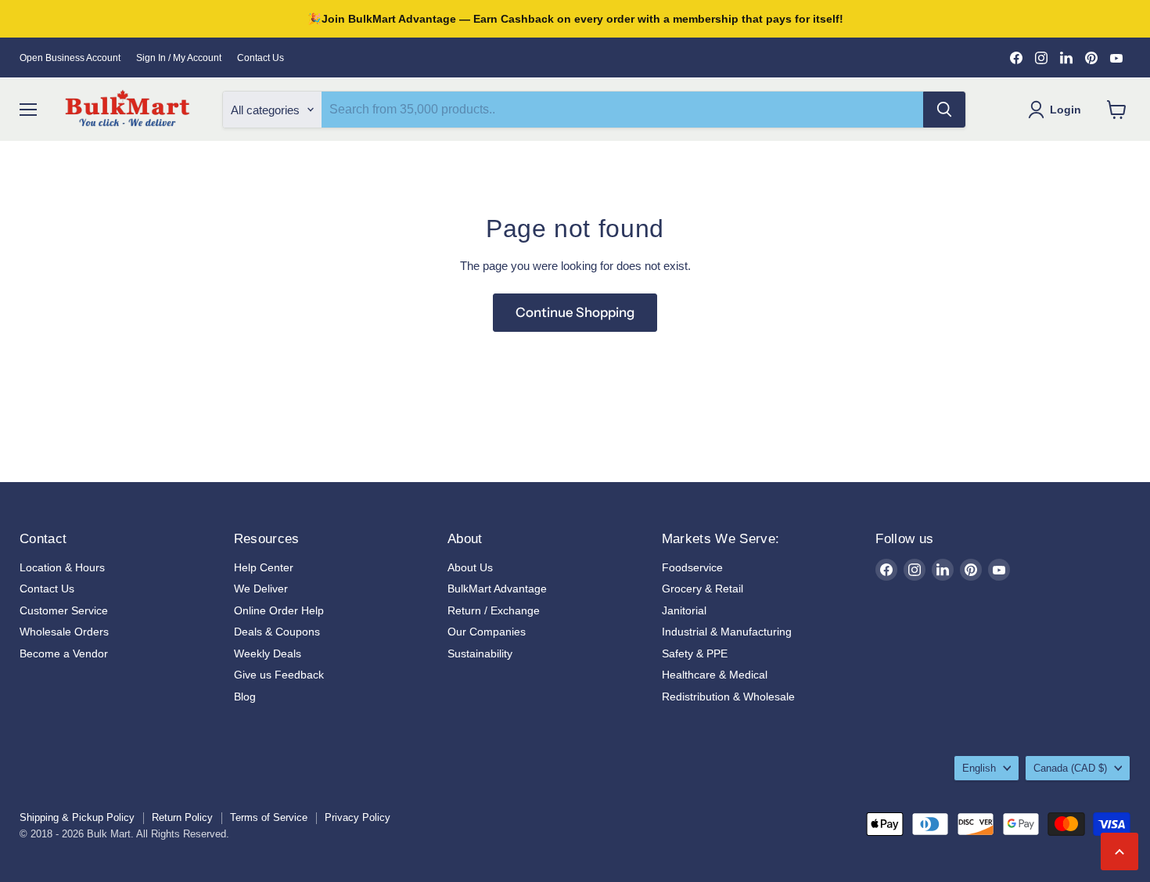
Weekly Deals (267, 653)
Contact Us (260, 57)
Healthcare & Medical (714, 674)
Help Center (263, 567)
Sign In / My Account (178, 57)
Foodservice (692, 567)
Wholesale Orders (64, 631)
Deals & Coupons (277, 631)
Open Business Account (70, 57)
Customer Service (64, 610)
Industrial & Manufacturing (727, 631)
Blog (245, 696)
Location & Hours (62, 567)
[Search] (944, 110)
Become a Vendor (64, 653)
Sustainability (479, 653)
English (979, 768)
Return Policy (182, 817)
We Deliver (261, 588)
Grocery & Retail (702, 588)
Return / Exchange (493, 610)
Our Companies (486, 631)
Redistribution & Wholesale (728, 696)
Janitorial (684, 610)
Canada (1070, 768)
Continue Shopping (575, 312)
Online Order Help (279, 610)
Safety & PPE (695, 653)
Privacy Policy (357, 817)
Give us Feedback (279, 674)
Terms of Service (268, 817)
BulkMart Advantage (497, 588)
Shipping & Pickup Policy (77, 817)
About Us (470, 567)
